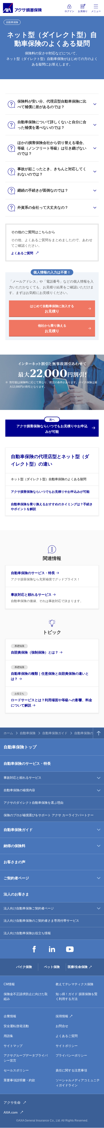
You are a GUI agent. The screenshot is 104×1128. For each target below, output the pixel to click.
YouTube (70, 949)
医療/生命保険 (78, 967)
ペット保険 (52, 967)
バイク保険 (24, 967)
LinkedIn (52, 949)
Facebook (34, 949)
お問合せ (62, 1026)
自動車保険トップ (20, 747)
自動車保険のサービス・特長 (27, 763)
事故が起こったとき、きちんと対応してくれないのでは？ (51, 171)
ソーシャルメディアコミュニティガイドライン (78, 1082)
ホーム (8, 733)
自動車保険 (28, 733)
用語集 (8, 1036)
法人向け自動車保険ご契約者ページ (29, 908)
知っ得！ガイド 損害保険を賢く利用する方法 (76, 996)
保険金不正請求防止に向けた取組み (26, 996)
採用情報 (62, 1016)
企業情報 (10, 1016)
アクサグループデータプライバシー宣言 (26, 1058)
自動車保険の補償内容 (19, 790)
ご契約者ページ (16, 878)
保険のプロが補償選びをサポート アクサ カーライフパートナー (49, 815)
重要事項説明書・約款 (19, 1080)
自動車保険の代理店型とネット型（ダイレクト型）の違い (50, 460)
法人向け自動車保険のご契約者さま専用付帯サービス (41, 920)
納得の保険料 (14, 846)
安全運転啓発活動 (16, 1026)
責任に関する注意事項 (71, 1070)
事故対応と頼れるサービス (22, 777)
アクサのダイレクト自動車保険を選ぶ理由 (33, 802)
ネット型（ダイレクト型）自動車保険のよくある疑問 (48, 479)
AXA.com (11, 1112)
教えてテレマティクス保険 (74, 984)
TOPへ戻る (98, 733)
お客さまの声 (14, 862)
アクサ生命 (12, 1102)
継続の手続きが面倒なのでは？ (42, 190)
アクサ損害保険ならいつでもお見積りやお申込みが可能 (50, 491)
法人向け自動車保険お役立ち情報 (27, 933)
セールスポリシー (16, 1070)
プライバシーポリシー (71, 1055)
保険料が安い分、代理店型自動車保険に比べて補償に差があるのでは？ (51, 104)
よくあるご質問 (22, 253)
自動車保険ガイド (54, 733)
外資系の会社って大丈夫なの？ (42, 207)
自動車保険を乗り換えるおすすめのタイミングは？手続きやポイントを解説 (52, 506)
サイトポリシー (67, 1046)
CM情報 (9, 984)
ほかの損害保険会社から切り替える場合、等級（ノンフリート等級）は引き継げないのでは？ (51, 148)
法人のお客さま (16, 894)
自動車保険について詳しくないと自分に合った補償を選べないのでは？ (51, 125)
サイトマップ (13, 1046)
